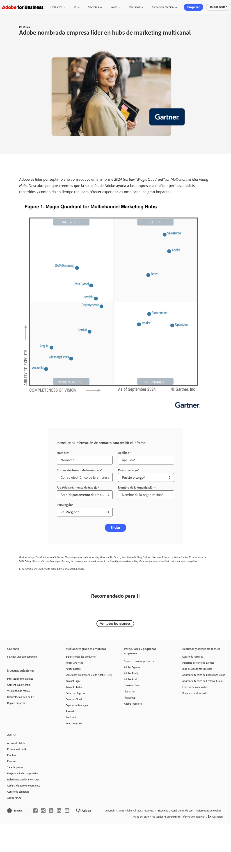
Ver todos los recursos (115, 624)
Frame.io (70, 711)
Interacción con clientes (20, 678)
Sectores (93, 7)
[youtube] (67, 810)
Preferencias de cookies (209, 810)
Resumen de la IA (17, 749)
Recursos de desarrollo (194, 693)
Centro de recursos (192, 656)
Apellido (123, 453)
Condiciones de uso (181, 810)
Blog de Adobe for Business (197, 668)
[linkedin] (59, 810)
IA (75, 7)
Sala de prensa (15, 767)
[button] (16, 811)
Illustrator (129, 691)
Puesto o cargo (128, 470)
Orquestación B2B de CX (20, 697)
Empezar (193, 7)
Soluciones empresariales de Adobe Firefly (88, 674)
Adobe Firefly (131, 673)
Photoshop (129, 697)
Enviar (115, 527)
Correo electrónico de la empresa (79, 470)
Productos (56, 7)
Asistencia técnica (163, 7)
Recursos (134, 7)
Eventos (11, 761)
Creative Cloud (74, 699)
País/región (64, 505)
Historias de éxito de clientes (198, 662)
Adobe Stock (131, 679)
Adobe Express (74, 668)
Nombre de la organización (136, 487)
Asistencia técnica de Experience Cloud (203, 674)
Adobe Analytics (74, 662)
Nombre (62, 453)
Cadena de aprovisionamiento (23, 785)
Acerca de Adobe (16, 743)
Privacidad (162, 810)
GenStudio (71, 717)
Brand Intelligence (76, 693)
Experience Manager (77, 705)
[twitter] (51, 810)
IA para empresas (17, 703)
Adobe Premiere (133, 703)
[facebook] (35, 810)
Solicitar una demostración (22, 656)
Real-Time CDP (74, 723)
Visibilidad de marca (18, 690)
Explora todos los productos (81, 656)
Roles (113, 7)
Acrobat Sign (73, 681)
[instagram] (43, 810)
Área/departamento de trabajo (77, 487)
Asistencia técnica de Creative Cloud (202, 681)
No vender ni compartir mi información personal (178, 816)
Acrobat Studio (74, 687)
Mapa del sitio (141, 816)
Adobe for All (14, 797)
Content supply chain (18, 684)
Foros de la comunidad (194, 687)
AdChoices (218, 816)
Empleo (11, 755)
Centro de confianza (18, 791)
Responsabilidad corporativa (22, 773)
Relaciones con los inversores (23, 779)
